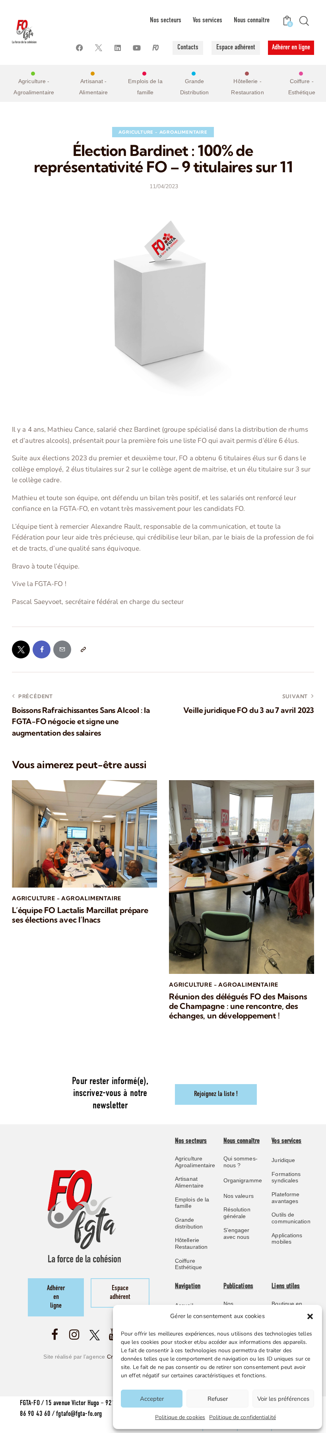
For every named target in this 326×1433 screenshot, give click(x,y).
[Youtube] (137, 47)
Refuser (218, 1399)
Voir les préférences (283, 1399)
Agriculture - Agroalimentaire (162, 132)
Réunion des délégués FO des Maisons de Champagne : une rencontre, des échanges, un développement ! (238, 1006)
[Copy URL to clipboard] (83, 649)
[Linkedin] (117, 47)
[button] (310, 1316)
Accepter (152, 1399)
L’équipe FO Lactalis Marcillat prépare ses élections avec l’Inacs (80, 915)
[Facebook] (79, 47)
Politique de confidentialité (242, 1417)
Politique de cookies (180, 1417)
